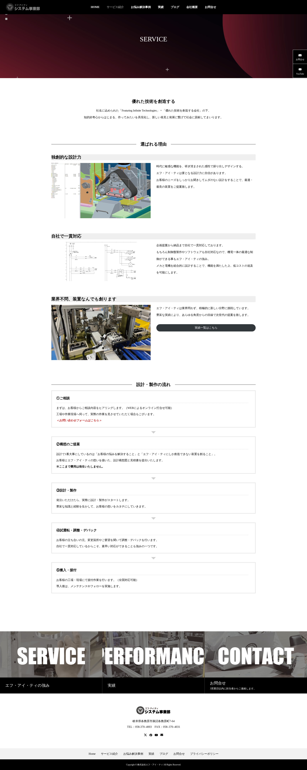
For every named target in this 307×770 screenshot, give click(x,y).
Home (92, 753)
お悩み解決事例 (141, 7)
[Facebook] (150, 735)
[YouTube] (156, 735)
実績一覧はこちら (206, 327)
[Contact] (161, 735)
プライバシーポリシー (204, 753)
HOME (95, 7)
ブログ (175, 7)
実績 (161, 7)
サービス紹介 (115, 7)
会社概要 (192, 7)
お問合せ (210, 7)
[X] (145, 735)
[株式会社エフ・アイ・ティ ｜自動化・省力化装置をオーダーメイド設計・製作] (23, 7)
